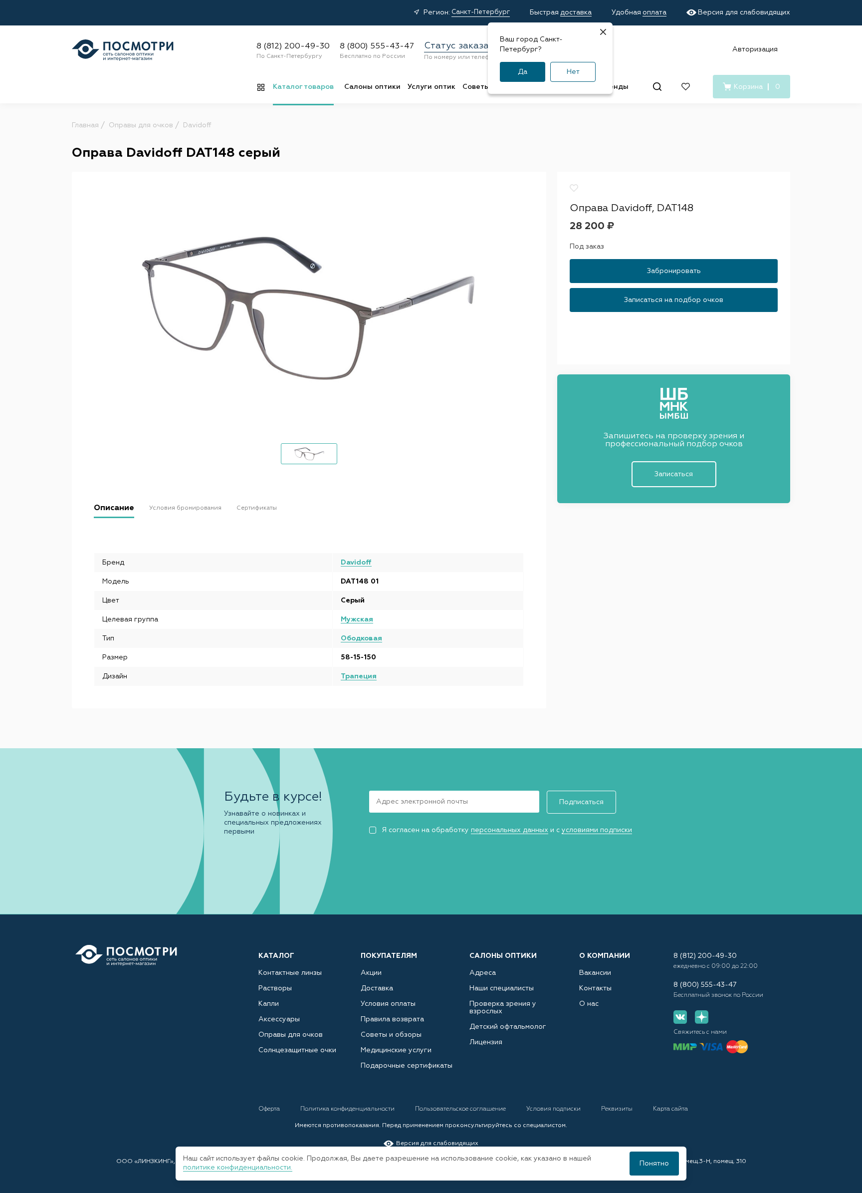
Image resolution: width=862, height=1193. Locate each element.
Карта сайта (670, 1109)
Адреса (482, 972)
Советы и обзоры (391, 1034)
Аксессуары (279, 1019)
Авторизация (755, 49)
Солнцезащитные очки (297, 1050)
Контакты (595, 988)
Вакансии (595, 972)
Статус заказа (456, 45)
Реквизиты (617, 1109)
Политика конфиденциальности (348, 1109)
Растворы (275, 988)
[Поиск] (657, 86)
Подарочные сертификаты (406, 1065)
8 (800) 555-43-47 (377, 46)
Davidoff (356, 562)
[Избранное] (685, 86)
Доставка (377, 988)
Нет (573, 71)
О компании (604, 955)
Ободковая (361, 638)
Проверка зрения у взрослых (502, 1007)
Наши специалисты (501, 988)
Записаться (673, 474)
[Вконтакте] (680, 1017)
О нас (589, 1003)
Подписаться (581, 802)
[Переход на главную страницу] (126, 955)
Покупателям (389, 955)
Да (522, 71)
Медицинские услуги (396, 1050)
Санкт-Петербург (480, 12)
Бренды (614, 86)
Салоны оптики (372, 86)
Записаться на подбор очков (673, 299)
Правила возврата (392, 1019)
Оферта (269, 1109)
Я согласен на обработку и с (507, 830)
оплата (654, 12)
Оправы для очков (290, 1034)
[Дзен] (701, 1017)
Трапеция (359, 676)
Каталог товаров (303, 86)
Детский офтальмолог (507, 1026)
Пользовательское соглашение (461, 1109)
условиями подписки (597, 830)
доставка (576, 12)
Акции (371, 972)
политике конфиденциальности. (237, 1167)
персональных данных (509, 830)
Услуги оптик (431, 86)
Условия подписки (554, 1109)
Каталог (276, 955)
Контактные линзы (290, 972)
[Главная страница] (123, 50)
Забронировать (674, 270)
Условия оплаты (388, 1003)
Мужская (357, 619)
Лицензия (485, 1042)
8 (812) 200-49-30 (293, 46)
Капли (268, 1003)
